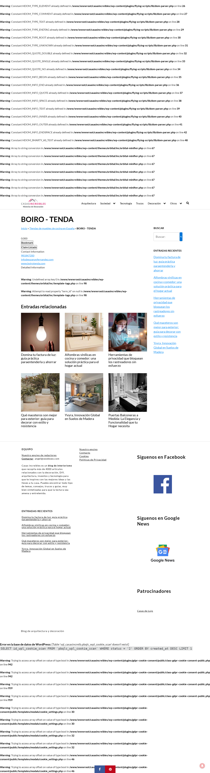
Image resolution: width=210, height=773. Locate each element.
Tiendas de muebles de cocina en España (51, 228)
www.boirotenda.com (33, 263)
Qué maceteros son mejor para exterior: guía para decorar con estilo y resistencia (46, 541)
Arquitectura (88, 203)
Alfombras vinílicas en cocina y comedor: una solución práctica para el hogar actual (46, 526)
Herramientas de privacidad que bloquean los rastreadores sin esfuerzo (164, 306)
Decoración (154, 203)
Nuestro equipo (88, 449)
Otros (173, 203)
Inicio (24, 228)
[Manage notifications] (202, 765)
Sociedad (105, 203)
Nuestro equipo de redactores (39, 455)
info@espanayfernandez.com (37, 259)
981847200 (27, 255)
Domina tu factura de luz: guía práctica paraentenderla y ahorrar (44, 518)
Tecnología (126, 203)
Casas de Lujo (145, 610)
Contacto (84, 452)
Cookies (84, 456)
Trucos (140, 203)
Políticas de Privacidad (92, 459)
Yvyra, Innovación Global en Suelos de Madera (166, 347)
